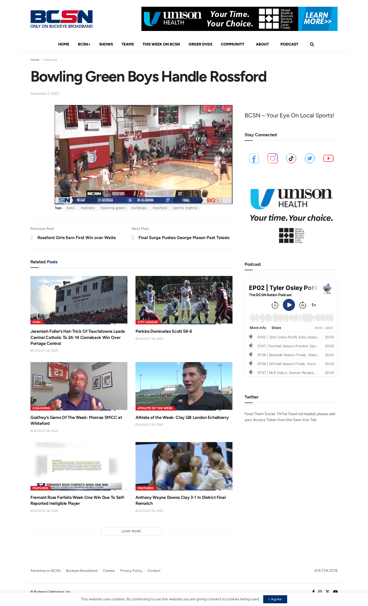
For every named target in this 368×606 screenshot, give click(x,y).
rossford (160, 208)
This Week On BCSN (161, 44)
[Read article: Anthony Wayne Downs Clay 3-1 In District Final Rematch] (184, 466)
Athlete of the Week (155, 408)
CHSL (37, 322)
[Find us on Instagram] (320, 592)
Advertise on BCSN (45, 571)
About (262, 44)
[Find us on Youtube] (335, 592)
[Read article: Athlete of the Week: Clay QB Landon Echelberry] (184, 386)
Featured (50, 60)
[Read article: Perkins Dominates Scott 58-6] (184, 300)
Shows (106, 44)
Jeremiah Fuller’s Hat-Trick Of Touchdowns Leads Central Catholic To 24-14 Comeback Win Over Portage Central (77, 337)
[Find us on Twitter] (327, 592)
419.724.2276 (326, 570)
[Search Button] (312, 44)
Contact (154, 571)
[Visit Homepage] (61, 19)
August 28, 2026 (45, 350)
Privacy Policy (131, 571)
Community (232, 44)
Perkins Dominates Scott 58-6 (164, 331)
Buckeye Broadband (82, 571)
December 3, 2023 (44, 94)
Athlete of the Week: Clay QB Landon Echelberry (182, 417)
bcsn (71, 208)
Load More (131, 531)
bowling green (113, 208)
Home (63, 44)
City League (148, 322)
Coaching (41, 408)
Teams (127, 44)
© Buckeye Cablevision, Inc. (50, 592)
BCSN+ (84, 44)
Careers (109, 571)
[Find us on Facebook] (313, 592)
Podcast (289, 44)
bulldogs (139, 208)
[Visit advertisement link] (239, 19)
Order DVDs (200, 44)
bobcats (88, 208)
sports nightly (185, 208)
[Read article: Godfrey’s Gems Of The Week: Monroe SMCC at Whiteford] (78, 386)
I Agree (275, 599)
